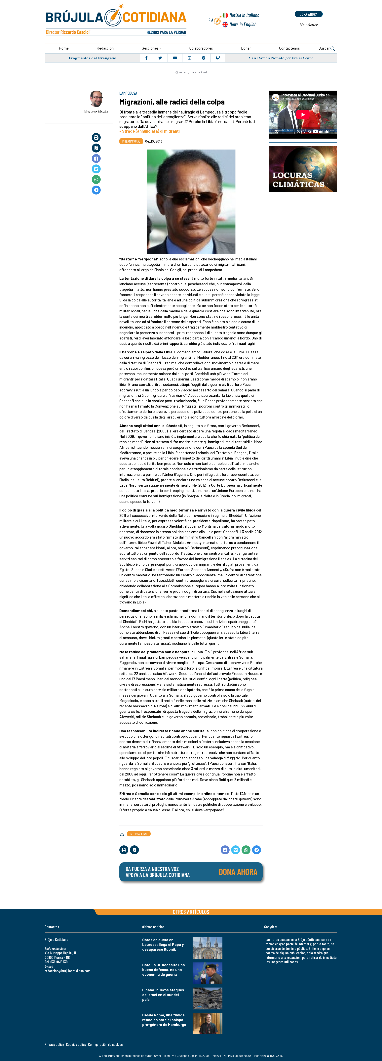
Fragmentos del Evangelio (92, 58)
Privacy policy (54, 1044)
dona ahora (309, 14)
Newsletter (309, 24)
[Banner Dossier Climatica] (303, 169)
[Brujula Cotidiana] (116, 20)
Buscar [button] (324, 48)
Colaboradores (201, 48)
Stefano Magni (96, 111)
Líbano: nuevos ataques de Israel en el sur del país (163, 995)
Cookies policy (76, 1044)
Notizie (244, 15)
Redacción (105, 48)
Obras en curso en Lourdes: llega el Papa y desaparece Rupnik (163, 944)
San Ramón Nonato (267, 58)
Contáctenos (289, 48)
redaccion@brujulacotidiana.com (67, 970)
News (242, 24)
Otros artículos (191, 911)
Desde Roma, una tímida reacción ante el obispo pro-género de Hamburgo (164, 1020)
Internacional (199, 72)
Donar (246, 48)
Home (64, 48)
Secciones (150, 48)
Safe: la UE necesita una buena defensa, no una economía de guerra (163, 969)
